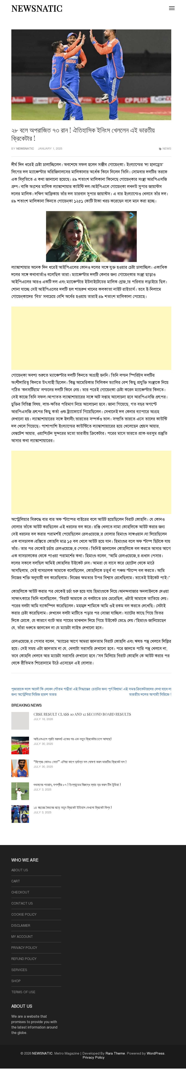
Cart (15, 881)
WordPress (155, 1053)
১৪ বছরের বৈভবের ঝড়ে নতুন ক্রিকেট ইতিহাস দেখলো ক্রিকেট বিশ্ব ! (73, 807)
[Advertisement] (91, 338)
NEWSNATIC (37, 8)
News (167, 148)
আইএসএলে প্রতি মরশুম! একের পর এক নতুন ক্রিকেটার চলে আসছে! (72, 738)
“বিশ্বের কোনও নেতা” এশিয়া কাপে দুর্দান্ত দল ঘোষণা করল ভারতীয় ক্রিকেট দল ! (80, 761)
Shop (16, 981)
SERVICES (19, 970)
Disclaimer (20, 926)
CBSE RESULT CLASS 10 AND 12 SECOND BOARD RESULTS (82, 714)
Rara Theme (115, 1053)
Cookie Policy (24, 915)
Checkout (20, 892)
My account (22, 937)
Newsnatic (25, 148)
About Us (19, 870)
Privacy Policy (24, 948)
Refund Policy (24, 959)
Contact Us (22, 903)
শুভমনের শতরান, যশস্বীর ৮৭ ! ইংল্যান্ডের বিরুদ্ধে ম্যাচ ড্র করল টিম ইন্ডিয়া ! (77, 784)
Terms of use (23, 992)
